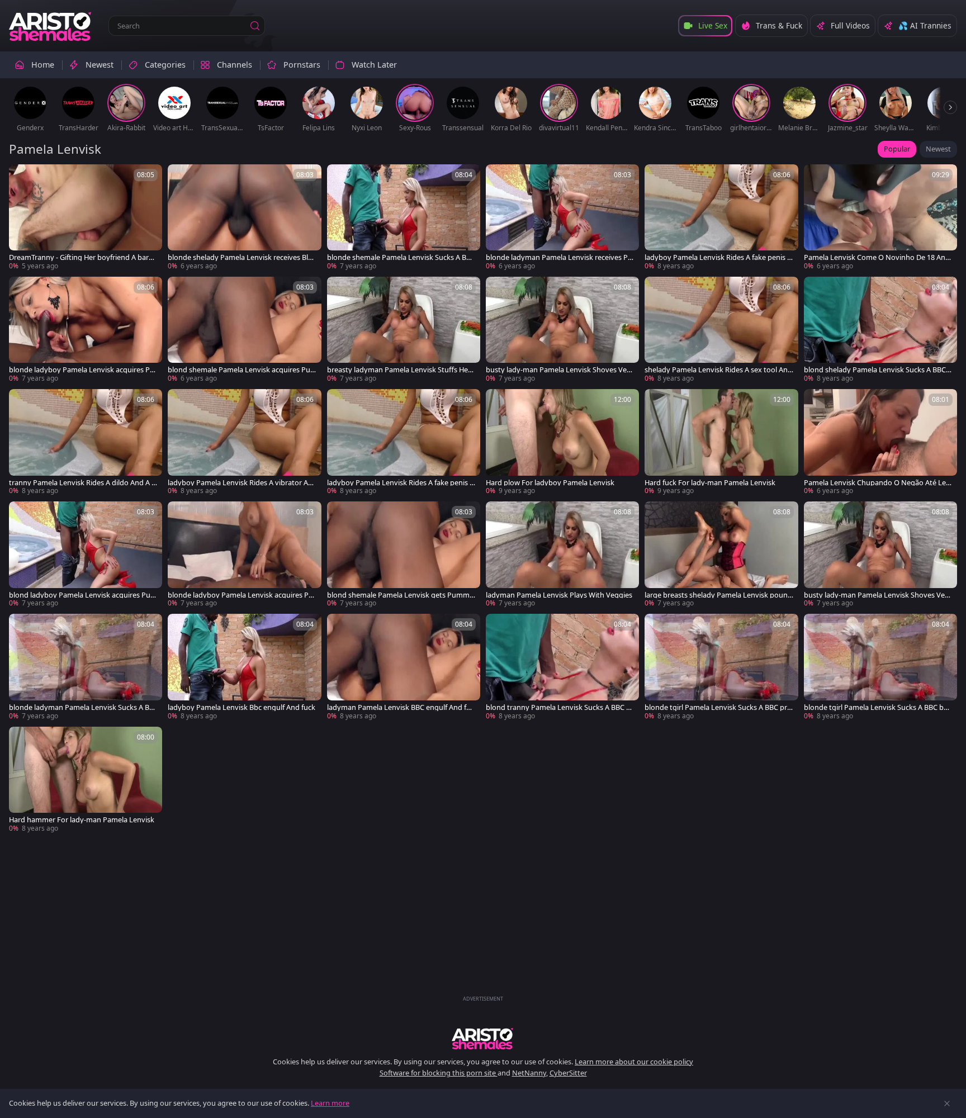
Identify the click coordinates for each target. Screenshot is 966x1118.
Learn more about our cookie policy (634, 1062)
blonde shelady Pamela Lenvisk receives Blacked (241, 257)
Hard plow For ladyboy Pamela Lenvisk (550, 482)
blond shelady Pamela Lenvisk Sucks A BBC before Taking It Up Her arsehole (878, 369)
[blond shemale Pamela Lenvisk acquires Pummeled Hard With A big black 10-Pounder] (244, 330)
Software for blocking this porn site (439, 1073)
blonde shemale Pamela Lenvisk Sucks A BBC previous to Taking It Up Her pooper (401, 257)
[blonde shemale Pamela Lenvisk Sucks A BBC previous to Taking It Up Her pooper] (403, 217)
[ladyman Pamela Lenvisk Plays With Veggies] (562, 554)
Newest (938, 149)
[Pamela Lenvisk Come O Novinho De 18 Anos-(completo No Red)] (880, 217)
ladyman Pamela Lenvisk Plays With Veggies (559, 595)
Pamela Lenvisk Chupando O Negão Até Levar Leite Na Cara (877, 482)
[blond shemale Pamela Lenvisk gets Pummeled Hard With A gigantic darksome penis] (403, 554)
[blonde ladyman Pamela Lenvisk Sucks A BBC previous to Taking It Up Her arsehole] (85, 667)
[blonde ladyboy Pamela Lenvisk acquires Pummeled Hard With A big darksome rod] (85, 330)
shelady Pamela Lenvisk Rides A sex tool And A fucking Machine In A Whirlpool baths (718, 369)
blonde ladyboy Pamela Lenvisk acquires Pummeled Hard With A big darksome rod (81, 369)
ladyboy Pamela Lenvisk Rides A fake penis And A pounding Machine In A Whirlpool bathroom (401, 482)
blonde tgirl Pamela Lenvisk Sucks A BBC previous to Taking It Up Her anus (718, 707)
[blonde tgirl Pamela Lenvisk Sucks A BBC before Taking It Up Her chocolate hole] (880, 667)
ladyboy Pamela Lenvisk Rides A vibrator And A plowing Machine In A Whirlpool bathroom (241, 482)
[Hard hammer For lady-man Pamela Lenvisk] (85, 780)
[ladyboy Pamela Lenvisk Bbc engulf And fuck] (244, 667)
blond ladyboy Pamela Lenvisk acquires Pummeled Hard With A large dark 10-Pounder (83, 595)
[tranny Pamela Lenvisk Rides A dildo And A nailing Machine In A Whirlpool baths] (85, 442)
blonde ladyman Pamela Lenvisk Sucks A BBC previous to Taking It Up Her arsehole (81, 707)
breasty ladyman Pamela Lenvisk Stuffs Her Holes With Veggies (399, 369)
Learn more (330, 1103)
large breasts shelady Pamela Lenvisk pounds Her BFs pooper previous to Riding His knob (718, 595)
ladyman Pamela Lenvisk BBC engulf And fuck (400, 707)
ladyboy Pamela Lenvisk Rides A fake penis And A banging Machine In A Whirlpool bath (718, 257)
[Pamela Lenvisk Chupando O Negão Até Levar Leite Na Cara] (880, 442)
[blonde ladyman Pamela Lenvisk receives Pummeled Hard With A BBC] (562, 217)
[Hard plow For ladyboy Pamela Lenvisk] (562, 442)
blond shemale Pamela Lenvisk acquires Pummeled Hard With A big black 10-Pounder (239, 369)
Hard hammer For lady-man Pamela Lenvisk (81, 819)
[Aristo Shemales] (51, 26)
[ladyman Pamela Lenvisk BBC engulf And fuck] (403, 667)
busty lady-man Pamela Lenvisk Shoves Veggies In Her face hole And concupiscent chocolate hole (876, 595)
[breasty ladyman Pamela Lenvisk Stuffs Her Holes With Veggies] (403, 330)
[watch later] (22, 178)
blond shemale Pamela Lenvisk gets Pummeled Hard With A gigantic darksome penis (401, 595)
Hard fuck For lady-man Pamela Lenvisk (710, 482)
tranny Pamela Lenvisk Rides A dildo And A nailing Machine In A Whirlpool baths (82, 482)
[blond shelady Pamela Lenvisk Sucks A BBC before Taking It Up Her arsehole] (880, 330)
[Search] (254, 25)
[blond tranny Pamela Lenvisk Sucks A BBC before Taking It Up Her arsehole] (562, 667)
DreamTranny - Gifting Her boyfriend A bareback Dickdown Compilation (83, 257)
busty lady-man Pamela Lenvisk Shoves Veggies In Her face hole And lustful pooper (558, 369)
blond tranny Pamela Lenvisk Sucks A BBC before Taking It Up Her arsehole (560, 707)
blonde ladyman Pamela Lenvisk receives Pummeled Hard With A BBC (559, 257)
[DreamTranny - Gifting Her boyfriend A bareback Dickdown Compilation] (85, 217)
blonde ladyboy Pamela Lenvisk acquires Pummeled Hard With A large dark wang (240, 595)
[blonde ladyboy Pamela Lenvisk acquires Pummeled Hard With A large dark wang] (244, 554)
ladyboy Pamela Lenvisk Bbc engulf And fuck (241, 707)
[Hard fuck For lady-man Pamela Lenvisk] (721, 442)
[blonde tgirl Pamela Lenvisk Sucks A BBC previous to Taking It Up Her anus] (721, 667)
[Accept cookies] (947, 1103)
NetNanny (529, 1073)
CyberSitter (568, 1073)
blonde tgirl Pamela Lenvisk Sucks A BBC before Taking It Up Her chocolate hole (877, 707)
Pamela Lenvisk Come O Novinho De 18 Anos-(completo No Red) (877, 257)
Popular (897, 149)
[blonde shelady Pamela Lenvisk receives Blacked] (244, 217)
